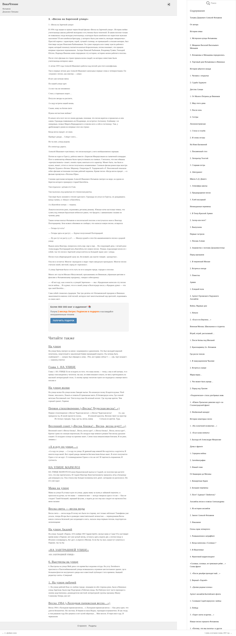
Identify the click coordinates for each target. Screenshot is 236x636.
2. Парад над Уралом (198, 388)
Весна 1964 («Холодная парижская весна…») (79, 603)
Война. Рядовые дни (198, 305)
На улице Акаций (60, 529)
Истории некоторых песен (201, 419)
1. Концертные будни (199, 480)
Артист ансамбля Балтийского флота (205, 594)
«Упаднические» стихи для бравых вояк (207, 395)
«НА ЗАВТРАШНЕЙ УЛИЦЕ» (68, 550)
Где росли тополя (197, 354)
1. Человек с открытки (199, 75)
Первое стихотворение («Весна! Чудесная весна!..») (84, 408)
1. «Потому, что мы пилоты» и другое (206, 628)
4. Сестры (194, 117)
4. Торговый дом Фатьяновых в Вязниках (207, 61)
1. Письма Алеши (197, 240)
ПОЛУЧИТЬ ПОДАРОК (63, 321)
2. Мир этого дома (197, 103)
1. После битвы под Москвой (202, 340)
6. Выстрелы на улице (63, 562)
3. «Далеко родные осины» (201, 587)
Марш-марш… (196, 374)
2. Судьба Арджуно (198, 82)
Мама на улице (58, 488)
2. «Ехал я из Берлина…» (200, 319)
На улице (54, 346)
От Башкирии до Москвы (200, 474)
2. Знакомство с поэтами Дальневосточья (207, 247)
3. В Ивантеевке (197, 549)
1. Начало (194, 312)
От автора (194, 24)
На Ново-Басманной (198, 144)
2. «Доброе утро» (11, 633)
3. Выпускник (196, 227)
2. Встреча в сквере (198, 367)
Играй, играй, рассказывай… (202, 333)
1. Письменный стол (198, 151)
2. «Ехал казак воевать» (200, 432)
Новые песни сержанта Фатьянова (204, 621)
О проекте (82, 626)
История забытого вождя (200, 68)
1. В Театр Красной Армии (201, 213)
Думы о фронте (196, 446)
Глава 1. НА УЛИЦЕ (62, 367)
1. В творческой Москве (200, 261)
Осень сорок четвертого (200, 529)
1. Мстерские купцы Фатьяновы (203, 38)
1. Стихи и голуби (197, 130)
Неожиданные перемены (200, 206)
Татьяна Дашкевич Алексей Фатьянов (206, 17)
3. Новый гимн (196, 467)
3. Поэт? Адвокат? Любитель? (202, 494)
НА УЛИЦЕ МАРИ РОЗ (64, 467)
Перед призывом (197, 254)
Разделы (92, 626)
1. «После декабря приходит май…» (205, 573)
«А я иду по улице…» (63, 447)
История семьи (196, 31)
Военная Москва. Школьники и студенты (207, 326)
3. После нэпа (196, 110)
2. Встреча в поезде (198, 268)
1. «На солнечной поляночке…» (203, 425)
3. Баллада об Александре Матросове (205, 439)
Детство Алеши (196, 89)
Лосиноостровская (198, 123)
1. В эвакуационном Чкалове (202, 360)
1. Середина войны (198, 453)
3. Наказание (195, 522)
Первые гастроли (197, 234)
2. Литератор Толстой (199, 158)
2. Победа (194, 607)
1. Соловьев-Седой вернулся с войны (205, 600)
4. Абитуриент (196, 172)
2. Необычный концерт (199, 412)
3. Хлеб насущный (198, 199)
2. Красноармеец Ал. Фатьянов (203, 347)
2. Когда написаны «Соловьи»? (203, 542)
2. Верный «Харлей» (198, 580)
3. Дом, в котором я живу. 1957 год (217, 633)
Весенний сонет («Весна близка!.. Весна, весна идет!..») (87, 426)
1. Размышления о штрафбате (202, 536)
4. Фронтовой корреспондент (202, 556)
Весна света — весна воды (66, 508)
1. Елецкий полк (197, 289)
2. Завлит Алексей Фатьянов (202, 515)
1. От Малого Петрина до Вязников (205, 96)
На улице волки (59, 387)
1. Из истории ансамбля (200, 508)
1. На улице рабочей (62, 582)
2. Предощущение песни (200, 192)
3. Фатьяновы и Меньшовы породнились (207, 55)
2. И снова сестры (197, 137)
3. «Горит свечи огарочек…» (202, 614)
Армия (193, 282)
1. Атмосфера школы (198, 185)
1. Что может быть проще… (201, 381)
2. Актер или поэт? (198, 220)
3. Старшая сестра (197, 165)
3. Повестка (195, 275)
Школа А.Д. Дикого (198, 179)
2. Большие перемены (199, 487)
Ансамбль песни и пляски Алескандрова (207, 501)
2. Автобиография (197, 460)
